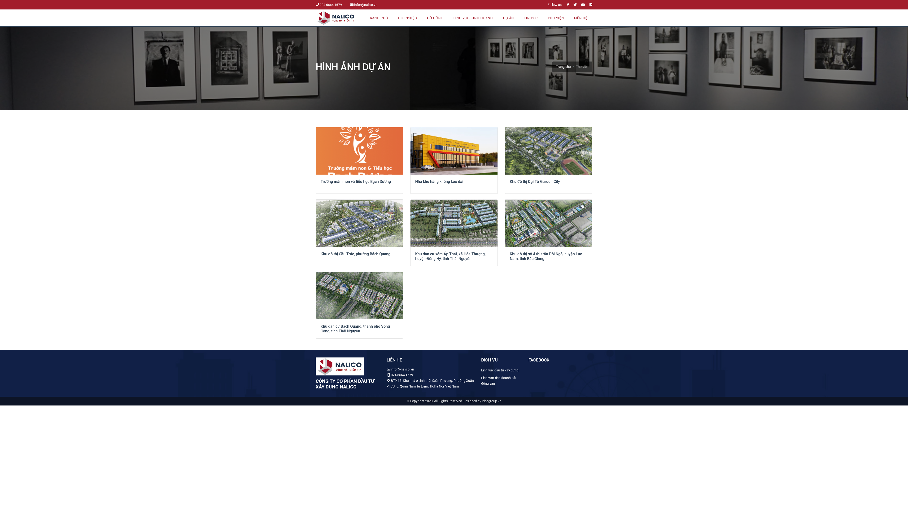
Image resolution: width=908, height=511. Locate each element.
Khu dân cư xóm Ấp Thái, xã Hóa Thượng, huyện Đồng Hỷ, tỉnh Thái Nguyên (450, 256)
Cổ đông (435, 18)
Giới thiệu (407, 18)
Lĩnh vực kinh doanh (473, 18)
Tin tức (531, 18)
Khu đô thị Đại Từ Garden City (535, 181)
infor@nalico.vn (365, 5)
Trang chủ (378, 18)
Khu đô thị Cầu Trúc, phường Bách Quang (355, 254)
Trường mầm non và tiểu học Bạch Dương (356, 181)
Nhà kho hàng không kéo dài (439, 181)
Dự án (508, 18)
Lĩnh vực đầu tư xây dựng (500, 370)
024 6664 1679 (331, 5)
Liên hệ (580, 18)
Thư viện (556, 18)
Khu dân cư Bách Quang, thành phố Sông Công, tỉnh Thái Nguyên (355, 328)
